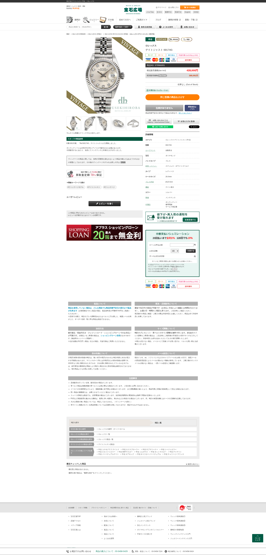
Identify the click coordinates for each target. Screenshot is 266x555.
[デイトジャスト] (73, 123)
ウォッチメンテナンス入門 (180, 534)
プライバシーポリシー (99, 507)
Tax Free (162, 75)
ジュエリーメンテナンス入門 (181, 538)
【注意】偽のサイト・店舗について (145, 507)
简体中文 (178, 12)
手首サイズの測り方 (144, 534)
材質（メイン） (151, 166)
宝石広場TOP (76, 516)
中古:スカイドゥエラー (106, 452)
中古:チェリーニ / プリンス (174, 454)
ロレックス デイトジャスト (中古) (178, 140)
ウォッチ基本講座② (177, 521)
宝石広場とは (76, 530)
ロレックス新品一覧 (105, 439)
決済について (109, 521)
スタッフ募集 (82, 507)
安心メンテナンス (143, 525)
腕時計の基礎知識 (177, 530)
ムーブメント (150, 150)
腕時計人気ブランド (144, 516)
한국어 (159, 12)
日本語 (196, 12)
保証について (109, 534)
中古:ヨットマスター (158, 452)
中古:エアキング (128, 454)
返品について (109, 530)
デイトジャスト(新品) (106, 444)
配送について (109, 525)
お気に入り (174, 7)
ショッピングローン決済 (110, 335)
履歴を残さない (194, 464)
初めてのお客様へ (110, 516)
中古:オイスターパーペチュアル (149, 454)
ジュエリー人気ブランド (146, 521)
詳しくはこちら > (185, 113)
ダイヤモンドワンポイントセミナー (150, 530)
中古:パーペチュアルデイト (108, 454)
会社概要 (71, 507)
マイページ (162, 7)
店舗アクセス (76, 521)
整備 (147, 198)
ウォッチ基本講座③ (177, 525)
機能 (147, 187)
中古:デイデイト (176, 452)
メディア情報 (76, 525)
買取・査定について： (143, 551)
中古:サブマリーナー (150, 449)
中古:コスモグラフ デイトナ (108, 449)
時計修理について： (175, 551)
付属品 (147, 205)
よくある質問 (109, 538)
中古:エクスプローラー (130, 449)
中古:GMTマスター (126, 452)
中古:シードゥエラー (169, 449)
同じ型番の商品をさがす (172, 97)
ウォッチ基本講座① (177, 516)
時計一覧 (158, 423)
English (187, 12)
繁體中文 (168, 12)
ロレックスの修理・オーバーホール (111, 429)
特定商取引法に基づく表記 (119, 507)
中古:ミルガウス (142, 452)
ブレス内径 (149, 182)
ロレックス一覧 (104, 434)
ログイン (89, 215)
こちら (123, 162)
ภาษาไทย (150, 12)
